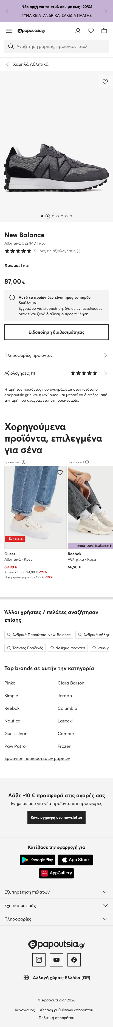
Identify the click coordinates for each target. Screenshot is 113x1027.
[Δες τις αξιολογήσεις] (105, 373)
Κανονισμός (25, 1009)
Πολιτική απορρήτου (56, 1017)
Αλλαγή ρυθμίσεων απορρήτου (66, 1009)
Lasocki (65, 721)
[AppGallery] (56, 873)
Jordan (65, 695)
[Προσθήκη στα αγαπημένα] (106, 81)
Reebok (11, 708)
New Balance (24, 235)
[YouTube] (56, 959)
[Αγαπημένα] (91, 30)
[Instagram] (39, 959)
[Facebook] (74, 959)
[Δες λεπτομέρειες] (105, 355)
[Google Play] (37, 860)
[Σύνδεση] (77, 30)
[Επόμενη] (105, 11)
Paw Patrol (15, 746)
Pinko (9, 683)
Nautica (12, 721)
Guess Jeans (16, 733)
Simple (11, 695)
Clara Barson (71, 683)
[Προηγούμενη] (7, 11)
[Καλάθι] (104, 30)
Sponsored (12, 462)
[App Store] (75, 860)
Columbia (67, 708)
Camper (66, 733)
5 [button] (42, 250)
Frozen (64, 746)
